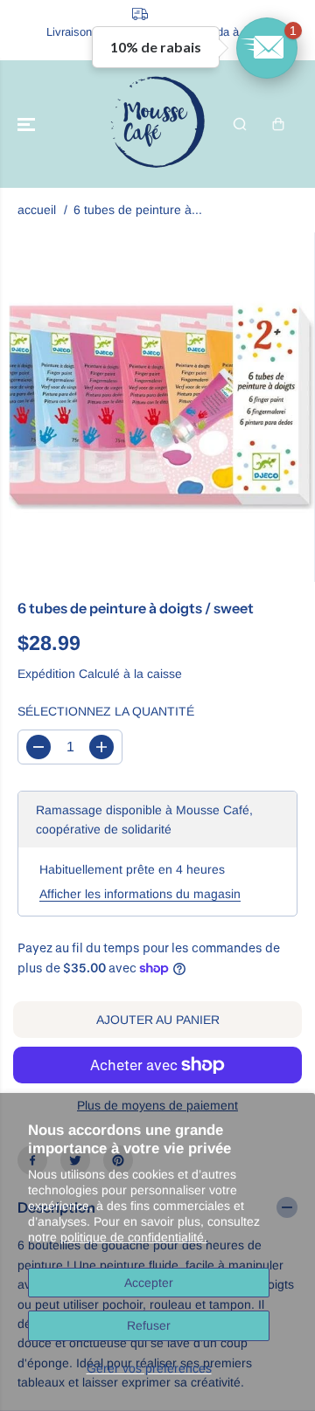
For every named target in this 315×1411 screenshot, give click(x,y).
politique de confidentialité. (133, 1237)
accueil (37, 210)
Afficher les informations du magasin (140, 894)
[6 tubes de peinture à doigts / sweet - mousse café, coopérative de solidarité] (161, 407)
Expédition (46, 674)
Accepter (148, 1283)
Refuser (149, 1325)
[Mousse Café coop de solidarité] (157, 124)
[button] (28, 124)
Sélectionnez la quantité (106, 711)
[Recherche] (239, 124)
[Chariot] (278, 124)
